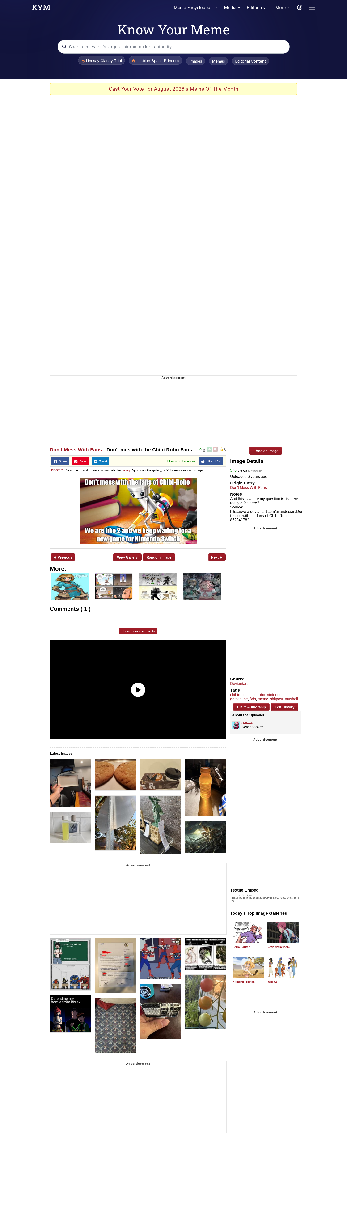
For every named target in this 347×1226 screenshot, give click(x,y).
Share (62, 461)
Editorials (255, 7)
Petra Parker (241, 947)
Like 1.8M (213, 461)
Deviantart (238, 684)
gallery (126, 470)
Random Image (159, 557)
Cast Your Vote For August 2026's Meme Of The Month (173, 89)
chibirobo (238, 695)
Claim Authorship (251, 707)
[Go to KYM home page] (41, 8)
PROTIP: (57, 470)
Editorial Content (250, 61)
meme (263, 699)
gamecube (239, 699)
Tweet (102, 461)
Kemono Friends (244, 981)
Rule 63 (272, 981)
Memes (218, 61)
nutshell (291, 699)
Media (230, 7)
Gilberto (247, 723)
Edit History (284, 707)
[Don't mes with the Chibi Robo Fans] (138, 511)
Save (82, 461)
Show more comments (138, 631)
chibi (252, 695)
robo (261, 695)
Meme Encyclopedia (194, 7)
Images (195, 61)
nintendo (274, 695)
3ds (253, 699)
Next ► (217, 557)
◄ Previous (62, 557)
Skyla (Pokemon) (278, 947)
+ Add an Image (265, 451)
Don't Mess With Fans (76, 449)
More (280, 7)
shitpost (276, 699)
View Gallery (127, 557)
